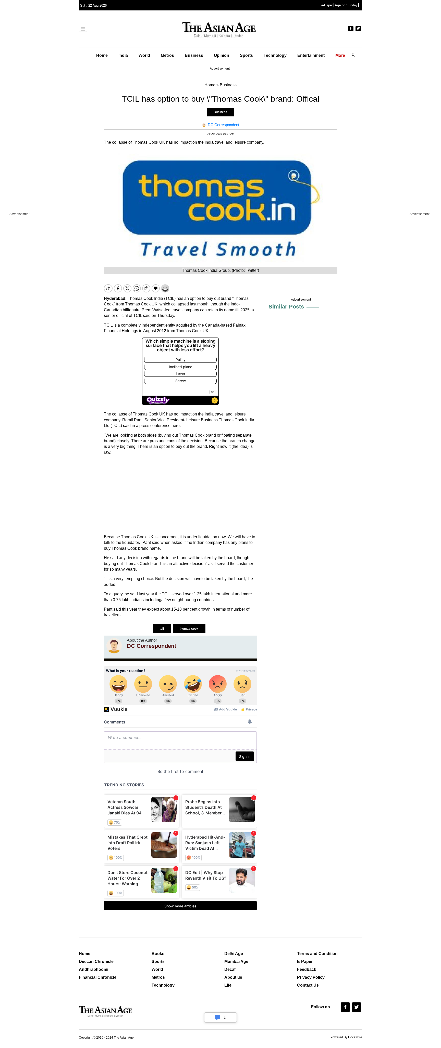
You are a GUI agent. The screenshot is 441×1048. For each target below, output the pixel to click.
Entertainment (311, 55)
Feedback (306, 969)
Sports (246, 55)
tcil (162, 628)
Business (194, 55)
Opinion (221, 55)
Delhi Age (233, 953)
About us (233, 977)
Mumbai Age (236, 961)
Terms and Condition (317, 953)
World (144, 55)
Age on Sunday (346, 5)
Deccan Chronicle (96, 961)
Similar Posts (286, 306)
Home (102, 55)
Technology (275, 55)
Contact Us (308, 985)
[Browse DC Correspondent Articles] (114, 645)
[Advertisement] (180, 494)
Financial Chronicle (97, 977)
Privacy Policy (311, 977)
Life (227, 985)
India (123, 55)
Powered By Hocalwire (346, 1037)
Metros (167, 55)
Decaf (230, 969)
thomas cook (189, 628)
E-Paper (305, 961)
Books (158, 953)
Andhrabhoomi (93, 969)
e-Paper (327, 5)
